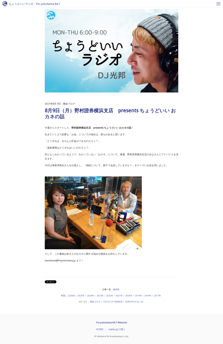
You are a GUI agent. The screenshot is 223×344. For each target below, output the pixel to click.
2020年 (128, 295)
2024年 (90, 295)
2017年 (157, 295)
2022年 (109, 295)
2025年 (81, 295)
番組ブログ (95, 301)
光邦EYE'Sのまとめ (134, 301)
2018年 (147, 295)
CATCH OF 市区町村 (113, 301)
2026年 (71, 295)
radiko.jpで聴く (117, 329)
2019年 (138, 295)
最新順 (116, 289)
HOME (99, 329)
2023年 (100, 295)
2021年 (119, 295)
